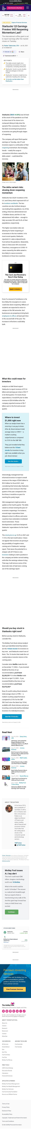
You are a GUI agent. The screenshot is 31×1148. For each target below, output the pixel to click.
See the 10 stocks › (12, 716)
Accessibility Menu (15, 1)
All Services (5, 1044)
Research (4, 1028)
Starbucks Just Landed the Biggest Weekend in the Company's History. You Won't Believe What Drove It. (19, 743)
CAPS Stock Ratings (7, 1068)
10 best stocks (12, 649)
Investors (5, 555)
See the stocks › (13, 461)
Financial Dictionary (7, 1075)
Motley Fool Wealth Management (11, 1086)
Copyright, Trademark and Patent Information (14, 1117)
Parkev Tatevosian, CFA (11, 45)
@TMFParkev (21, 845)
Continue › (11, 912)
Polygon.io (21, 1016)
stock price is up (10, 535)
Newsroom (5, 1031)
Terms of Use (5, 1103)
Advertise (4, 1036)
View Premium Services (14, 989)
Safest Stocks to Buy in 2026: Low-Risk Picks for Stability (19, 762)
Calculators (5, 1073)
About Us (4, 1023)
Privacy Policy (5, 1107)
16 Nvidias (16, 882)
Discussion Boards (7, 1070)
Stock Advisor (6, 1046)
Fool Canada (18, 1046)
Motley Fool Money (7, 1060)
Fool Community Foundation (9, 1091)
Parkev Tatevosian (6, 855)
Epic (3, 1049)
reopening (5, 148)
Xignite (15, 1016)
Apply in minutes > (15, 289)
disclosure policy (6, 861)
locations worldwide (11, 203)
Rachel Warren (24, 776)
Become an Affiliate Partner (9, 1094)
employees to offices (9, 316)
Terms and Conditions (8, 1121)
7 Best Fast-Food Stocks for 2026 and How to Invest (19, 779)
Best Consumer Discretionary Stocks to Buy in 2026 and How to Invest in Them (19, 753)
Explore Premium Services (19, 22)
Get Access (6, 942)
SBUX (12, 115)
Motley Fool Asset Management (10, 1083)
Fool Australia (18, 1044)
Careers (4, 1025)
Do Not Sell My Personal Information (12, 1124)
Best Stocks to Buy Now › (15, 8)
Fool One (4, 1057)
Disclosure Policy (6, 1110)
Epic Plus (4, 1052)
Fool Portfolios (6, 1054)
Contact (4, 1033)
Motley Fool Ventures (8, 1089)
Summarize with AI (10, 55)
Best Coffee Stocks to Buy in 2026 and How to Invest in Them (19, 772)
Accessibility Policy (7, 1114)
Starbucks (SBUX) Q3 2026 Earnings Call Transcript (18, 787)
